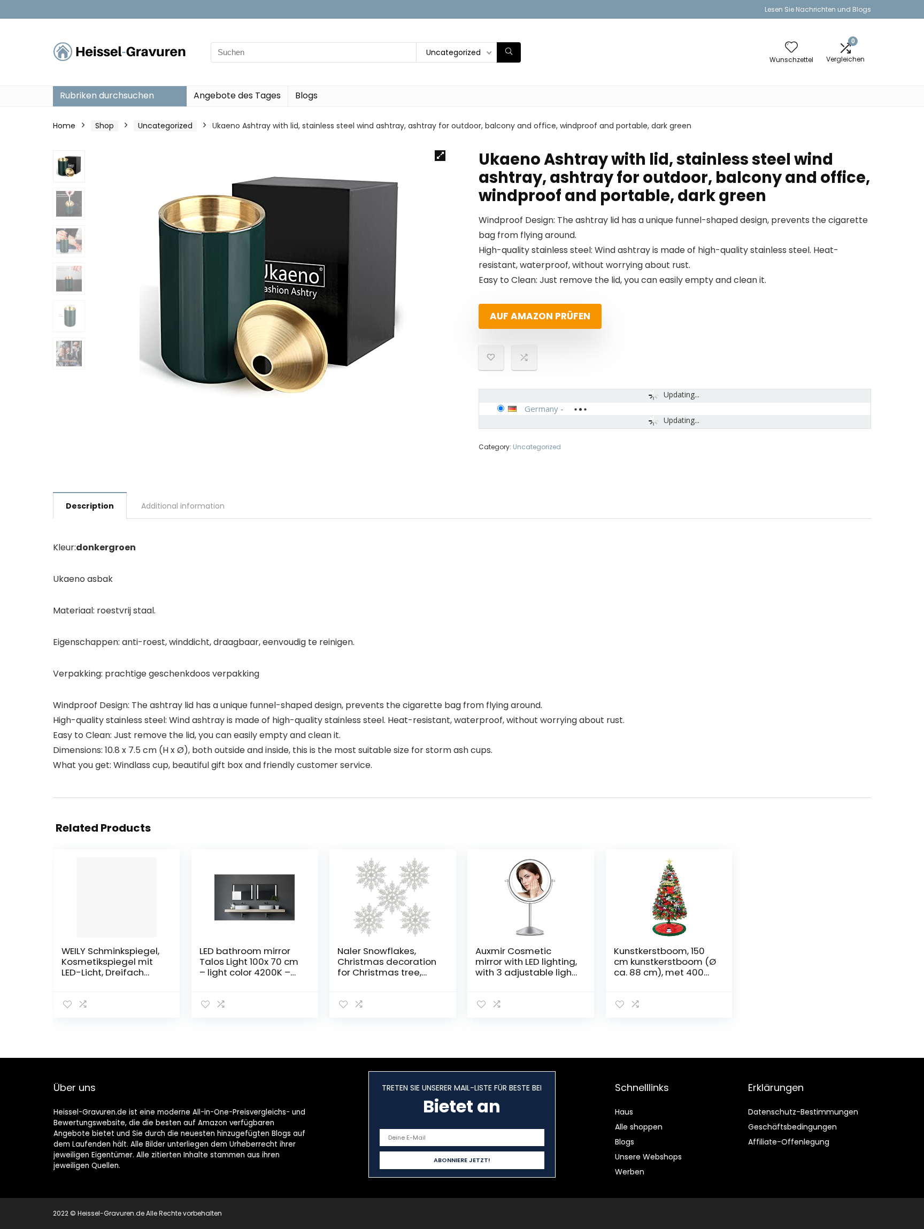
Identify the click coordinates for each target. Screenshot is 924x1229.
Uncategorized (165, 125)
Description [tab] (90, 506)
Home (64, 125)
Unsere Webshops (648, 1156)
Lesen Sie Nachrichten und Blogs (818, 9)
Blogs (306, 95)
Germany (541, 408)
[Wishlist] (791, 48)
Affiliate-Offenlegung (788, 1141)
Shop (104, 125)
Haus (624, 1112)
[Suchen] (509, 52)
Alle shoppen (639, 1127)
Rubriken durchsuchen (107, 95)
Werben (629, 1171)
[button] (440, 155)
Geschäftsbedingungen (792, 1127)
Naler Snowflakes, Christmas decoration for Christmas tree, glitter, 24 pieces (386, 966)
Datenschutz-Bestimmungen (803, 1112)
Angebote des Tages (237, 95)
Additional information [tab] (183, 506)
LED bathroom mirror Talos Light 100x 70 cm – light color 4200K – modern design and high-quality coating (248, 972)
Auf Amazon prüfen (540, 316)
